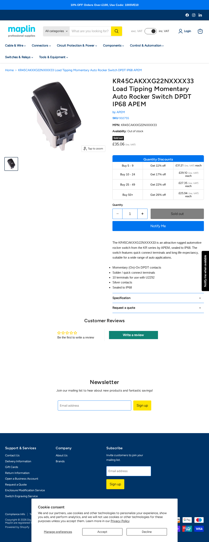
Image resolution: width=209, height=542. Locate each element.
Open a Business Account (21, 478)
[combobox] (90, 31)
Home (9, 70)
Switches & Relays (18, 57)
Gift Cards (11, 467)
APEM (121, 112)
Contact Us (12, 455)
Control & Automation (146, 45)
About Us (62, 455)
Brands (60, 461)
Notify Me (158, 226)
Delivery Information (18, 461)
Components (112, 45)
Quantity (117, 204)
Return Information (17, 473)
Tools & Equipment (53, 57)
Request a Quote (16, 484)
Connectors (40, 45)
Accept (102, 532)
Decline (147, 532)
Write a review (133, 335)
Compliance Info (15, 514)
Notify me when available (205, 271)
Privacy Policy (120, 521)
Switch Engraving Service (21, 496)
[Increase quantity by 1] (143, 214)
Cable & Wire (14, 45)
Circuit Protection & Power (76, 45)
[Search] (116, 31)
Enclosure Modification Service (25, 490)
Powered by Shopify (17, 527)
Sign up (142, 405)
